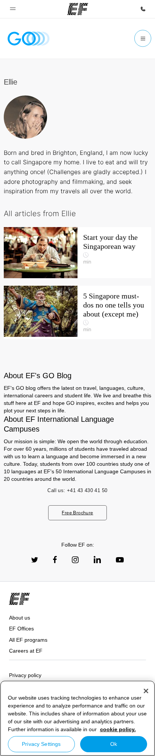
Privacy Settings (41, 744)
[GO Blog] (29, 38)
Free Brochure (77, 512)
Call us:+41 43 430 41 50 (77, 490)
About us (19, 618)
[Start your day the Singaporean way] (77, 252)
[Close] (146, 691)
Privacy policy (25, 675)
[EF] (77, 9)
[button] (13, 9)
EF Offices (21, 629)
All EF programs (28, 640)
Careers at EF (26, 651)
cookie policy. (118, 729)
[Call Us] (143, 9)
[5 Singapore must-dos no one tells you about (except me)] (77, 312)
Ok (113, 744)
